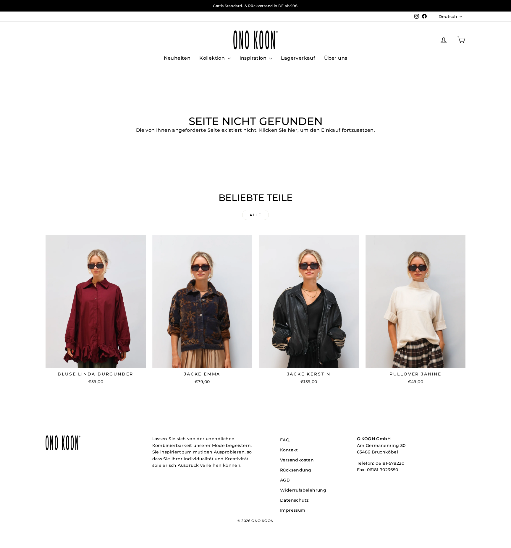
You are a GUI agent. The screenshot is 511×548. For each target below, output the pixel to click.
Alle (256, 215)
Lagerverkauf (298, 58)
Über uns (335, 58)
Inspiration (254, 58)
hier (293, 130)
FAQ (285, 440)
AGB (285, 480)
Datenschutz (294, 500)
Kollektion (212, 58)
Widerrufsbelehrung (303, 490)
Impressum (292, 510)
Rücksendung (295, 470)
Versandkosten (297, 460)
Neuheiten (177, 58)
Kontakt (289, 450)
